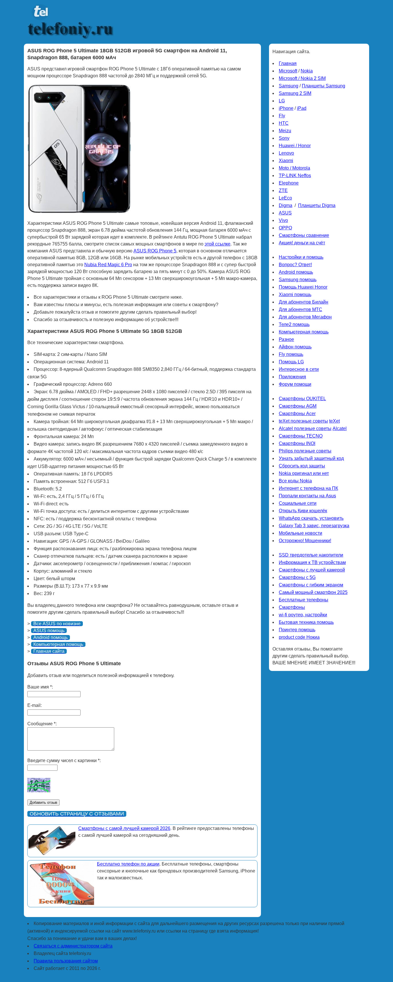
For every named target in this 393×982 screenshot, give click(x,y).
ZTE (283, 190)
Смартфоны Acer (297, 413)
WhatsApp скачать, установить (311, 518)
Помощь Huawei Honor (303, 287)
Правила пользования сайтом (66, 960)
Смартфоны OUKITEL (302, 398)
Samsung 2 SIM (295, 93)
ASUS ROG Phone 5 (154, 250)
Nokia (307, 70)
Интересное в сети (299, 369)
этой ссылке (217, 243)
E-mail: (34, 705)
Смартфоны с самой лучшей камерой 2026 (124, 828)
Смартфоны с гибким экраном (311, 584)
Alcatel (340, 428)
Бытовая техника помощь (306, 622)
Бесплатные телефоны (303, 599)
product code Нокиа (299, 637)
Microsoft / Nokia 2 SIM (302, 78)
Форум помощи (295, 384)
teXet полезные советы (303, 421)
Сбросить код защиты (302, 465)
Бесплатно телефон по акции (128, 864)
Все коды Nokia (295, 480)
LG (282, 100)
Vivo (283, 220)
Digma (285, 205)
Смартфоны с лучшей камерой (312, 569)
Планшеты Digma (316, 205)
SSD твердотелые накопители (311, 555)
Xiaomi (286, 160)
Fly (282, 115)
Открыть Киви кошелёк (303, 510)
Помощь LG (291, 361)
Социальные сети (297, 503)
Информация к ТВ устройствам (312, 562)
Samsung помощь (297, 279)
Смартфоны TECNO (301, 436)
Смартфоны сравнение (304, 235)
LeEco (285, 197)
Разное (286, 339)
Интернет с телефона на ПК (308, 488)
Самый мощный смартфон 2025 (313, 592)
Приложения (292, 376)
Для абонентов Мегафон (305, 316)
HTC (284, 123)
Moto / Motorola (294, 168)
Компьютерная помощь (304, 331)
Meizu (285, 130)
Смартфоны (292, 607)
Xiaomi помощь (295, 294)
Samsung (288, 85)
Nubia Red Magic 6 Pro (108, 264)
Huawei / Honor (295, 145)
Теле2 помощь (294, 324)
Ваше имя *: (40, 686)
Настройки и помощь (301, 257)
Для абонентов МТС (300, 309)
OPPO (285, 227)
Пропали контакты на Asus (307, 495)
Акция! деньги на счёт (302, 242)
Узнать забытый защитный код (311, 458)
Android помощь (296, 272)
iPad (301, 108)
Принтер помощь (297, 629)
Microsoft (288, 70)
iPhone (286, 108)
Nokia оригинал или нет (304, 473)
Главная (288, 63)
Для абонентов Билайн (303, 302)
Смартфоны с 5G (297, 577)
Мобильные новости (300, 533)
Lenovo (286, 153)
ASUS (285, 212)
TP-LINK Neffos (295, 175)
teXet (334, 421)
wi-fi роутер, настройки (303, 614)
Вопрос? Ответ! (295, 264)
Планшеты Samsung (323, 85)
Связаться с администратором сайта (73, 945)
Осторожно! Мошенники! (305, 540)
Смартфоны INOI (297, 443)
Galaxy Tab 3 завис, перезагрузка (314, 525)
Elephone (289, 183)
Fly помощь (291, 354)
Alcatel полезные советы (305, 428)
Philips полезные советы (305, 450)
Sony (284, 138)
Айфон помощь (295, 346)
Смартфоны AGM (297, 406)
